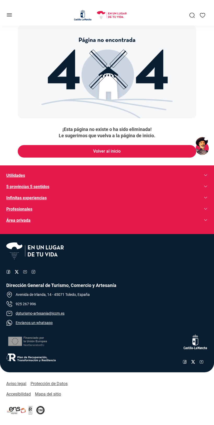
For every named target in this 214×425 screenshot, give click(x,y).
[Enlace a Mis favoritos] (202, 15)
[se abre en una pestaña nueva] (27, 341)
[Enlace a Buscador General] (192, 15)
